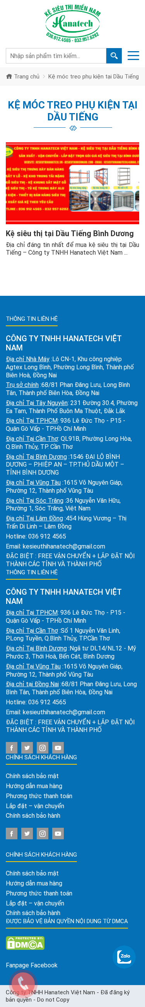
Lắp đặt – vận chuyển (35, 806)
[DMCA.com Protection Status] (25, 942)
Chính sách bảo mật (32, 776)
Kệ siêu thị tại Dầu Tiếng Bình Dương (70, 233)
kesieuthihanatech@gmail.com (64, 546)
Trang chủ (25, 76)
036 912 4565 (47, 536)
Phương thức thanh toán (39, 796)
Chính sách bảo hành (33, 815)
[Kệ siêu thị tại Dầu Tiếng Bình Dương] (72, 183)
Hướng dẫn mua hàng (34, 786)
